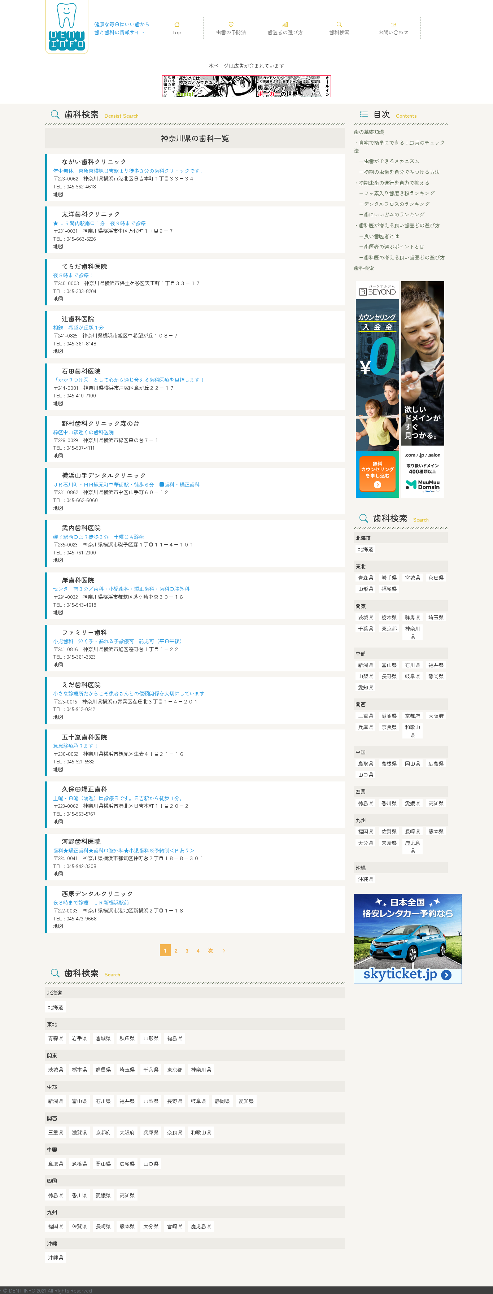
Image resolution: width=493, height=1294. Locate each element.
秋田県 (127, 1038)
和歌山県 (201, 1132)
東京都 (174, 1069)
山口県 (150, 1163)
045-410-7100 (81, 395)
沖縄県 (55, 1257)
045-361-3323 (81, 656)
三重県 (55, 1132)
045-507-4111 (80, 447)
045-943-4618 (81, 604)
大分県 (150, 1226)
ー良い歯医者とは (376, 236)
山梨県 (150, 1101)
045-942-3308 (81, 866)
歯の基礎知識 (369, 131)
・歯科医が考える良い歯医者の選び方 (397, 225)
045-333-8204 (81, 291)
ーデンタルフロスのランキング (391, 204)
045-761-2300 (81, 552)
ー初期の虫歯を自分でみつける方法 (397, 171)
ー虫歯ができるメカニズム (386, 161)
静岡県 (222, 1101)
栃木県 (79, 1069)
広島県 (127, 1163)
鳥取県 (55, 1163)
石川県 (103, 1101)
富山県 (79, 1101)
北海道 (55, 1007)
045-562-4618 (81, 186)
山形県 (150, 1038)
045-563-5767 (80, 813)
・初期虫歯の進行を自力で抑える (391, 182)
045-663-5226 (81, 238)
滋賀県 (79, 1132)
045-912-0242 (80, 709)
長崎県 (103, 1226)
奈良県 (174, 1132)
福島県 (174, 1038)
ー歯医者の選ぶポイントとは (389, 246)
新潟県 (55, 1101)
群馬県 (103, 1069)
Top (177, 32)
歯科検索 (339, 32)
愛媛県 (103, 1195)
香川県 (79, 1195)
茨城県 (55, 1069)
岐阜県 (198, 1101)
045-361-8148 (81, 343)
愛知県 (246, 1101)
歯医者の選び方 (285, 32)
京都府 (103, 1132)
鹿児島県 (201, 1226)
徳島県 (55, 1195)
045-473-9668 (81, 918)
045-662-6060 (82, 500)
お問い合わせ (393, 32)
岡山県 (103, 1163)
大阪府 (127, 1132)
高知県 (127, 1195)
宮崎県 (174, 1226)
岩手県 (79, 1038)
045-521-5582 (80, 761)
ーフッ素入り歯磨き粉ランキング (394, 193)
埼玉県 (127, 1069)
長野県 (174, 1101)
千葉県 (150, 1069)
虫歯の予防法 (231, 32)
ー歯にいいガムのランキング (389, 214)
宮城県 (103, 1038)
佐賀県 (79, 1226)
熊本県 (127, 1226)
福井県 (127, 1101)
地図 (58, 194)
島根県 (79, 1163)
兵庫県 (150, 1132)
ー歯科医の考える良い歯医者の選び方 (399, 257)
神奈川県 (201, 1069)
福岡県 (55, 1226)
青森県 (55, 1038)
